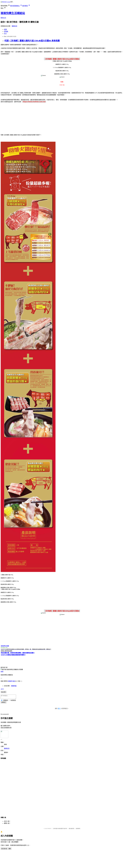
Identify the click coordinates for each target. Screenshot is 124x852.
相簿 (5, 29)
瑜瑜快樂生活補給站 (13, 13)
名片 (5, 33)
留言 (13, 681)
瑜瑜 (2, 671)
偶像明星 (14, 686)
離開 (10, 848)
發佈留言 (3, 702)
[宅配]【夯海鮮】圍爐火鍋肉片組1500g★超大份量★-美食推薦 (32, 41)
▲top (2, 689)
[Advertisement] (62, 119)
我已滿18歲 (4, 848)
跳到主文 (3, 17)
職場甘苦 (14, 26)
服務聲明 (78, 828)
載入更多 (3, 692)
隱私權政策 (71, 828)
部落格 (6, 31)
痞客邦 (10, 681)
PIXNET (49, 828)
